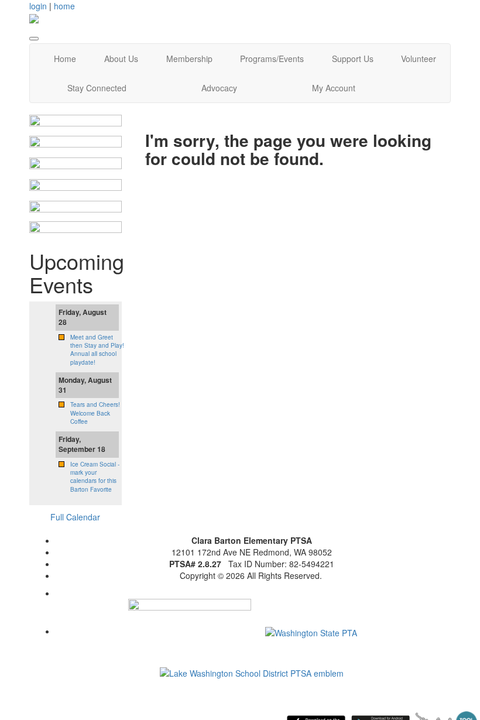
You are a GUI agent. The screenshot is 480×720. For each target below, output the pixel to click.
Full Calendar (75, 517)
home (64, 6)
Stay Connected (96, 88)
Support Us (352, 58)
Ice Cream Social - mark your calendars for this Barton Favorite (94, 476)
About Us (121, 58)
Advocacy (219, 88)
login (38, 6)
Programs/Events (272, 58)
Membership (189, 58)
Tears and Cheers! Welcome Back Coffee (95, 413)
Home (65, 58)
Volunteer (418, 58)
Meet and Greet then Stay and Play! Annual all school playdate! (97, 349)
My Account (333, 88)
